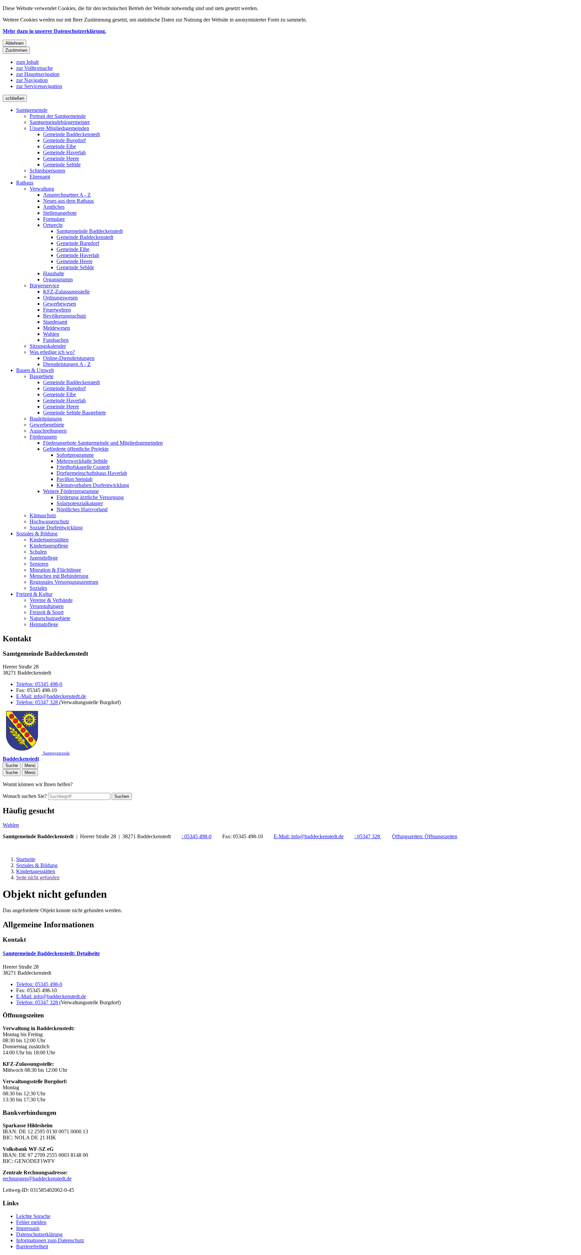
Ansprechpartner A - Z (67, 195)
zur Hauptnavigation (38, 74)
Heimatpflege (44, 624)
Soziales (38, 588)
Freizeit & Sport (47, 612)
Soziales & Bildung (36, 533)
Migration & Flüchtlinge (55, 570)
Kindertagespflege (49, 546)
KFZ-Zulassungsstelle (66, 291)
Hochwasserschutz (49, 521)
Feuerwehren (57, 310)
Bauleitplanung (46, 418)
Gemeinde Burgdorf (64, 140)
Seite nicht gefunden (38, 877)
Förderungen (43, 437)
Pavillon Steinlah (74, 479)
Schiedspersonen (47, 170)
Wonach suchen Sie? (25, 796)
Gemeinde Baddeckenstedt (71, 134)
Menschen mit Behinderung (59, 576)
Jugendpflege (44, 558)
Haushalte (53, 273)
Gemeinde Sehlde (62, 164)
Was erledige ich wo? (52, 352)
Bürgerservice (44, 285)
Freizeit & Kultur (34, 594)
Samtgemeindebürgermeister (60, 122)
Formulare (54, 219)
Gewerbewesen (59, 304)
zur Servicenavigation (39, 86)
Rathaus (24, 183)
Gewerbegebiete (47, 425)
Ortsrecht (53, 225)
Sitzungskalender (48, 346)
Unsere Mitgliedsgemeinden (59, 128)
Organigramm (58, 279)
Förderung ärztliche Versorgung (90, 497)
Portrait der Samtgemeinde (58, 116)
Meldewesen (56, 328)
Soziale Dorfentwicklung (56, 527)
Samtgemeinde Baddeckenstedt (89, 231)
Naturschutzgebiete (50, 618)
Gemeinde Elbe (59, 146)
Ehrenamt (40, 176)
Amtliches (54, 207)
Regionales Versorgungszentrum (64, 582)
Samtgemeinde (31, 110)
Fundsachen (56, 340)
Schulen (38, 552)
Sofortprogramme (75, 455)
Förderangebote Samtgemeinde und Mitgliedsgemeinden (103, 443)
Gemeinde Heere (61, 158)
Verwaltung (42, 189)
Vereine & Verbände (51, 600)
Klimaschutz (43, 515)
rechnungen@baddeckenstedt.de (37, 1178)
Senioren (39, 564)
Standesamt (55, 322)
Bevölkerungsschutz (64, 316)
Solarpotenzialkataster (79, 503)
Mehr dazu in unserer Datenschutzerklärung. (54, 31)
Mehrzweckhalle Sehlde (82, 461)
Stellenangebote (60, 213)
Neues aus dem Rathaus (68, 201)
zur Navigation (32, 80)
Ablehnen (14, 43)
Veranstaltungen (47, 606)
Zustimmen (16, 50)
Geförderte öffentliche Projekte (76, 449)
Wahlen (51, 334)
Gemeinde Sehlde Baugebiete (74, 412)
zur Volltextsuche (34, 68)
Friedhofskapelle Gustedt (83, 467)
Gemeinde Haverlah (64, 152)
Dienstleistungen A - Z (67, 364)
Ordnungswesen (60, 297)
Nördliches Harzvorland (82, 509)
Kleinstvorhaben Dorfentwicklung (92, 485)
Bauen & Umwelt (35, 370)
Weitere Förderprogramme (71, 491)
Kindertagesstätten (49, 539)
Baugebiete (41, 376)
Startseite (25, 859)
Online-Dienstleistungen (68, 358)
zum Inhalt (27, 62)
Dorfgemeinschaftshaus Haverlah (91, 473)
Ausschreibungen (48, 431)
